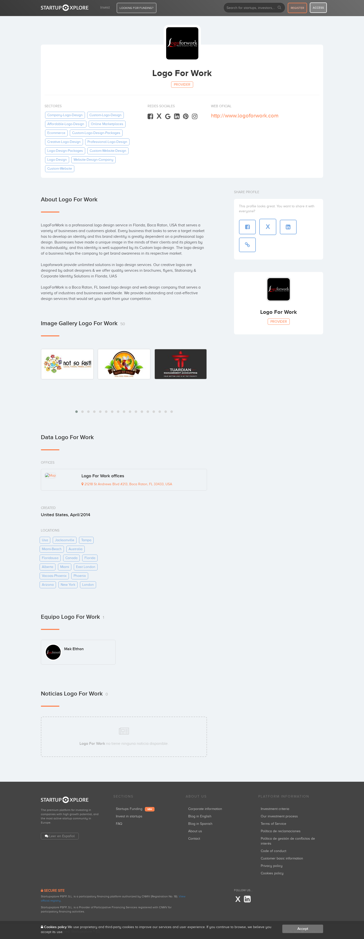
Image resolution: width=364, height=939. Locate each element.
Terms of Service (273, 824)
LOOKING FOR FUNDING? (137, 8)
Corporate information (205, 809)
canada (71, 558)
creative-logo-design (64, 142)
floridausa (50, 558)
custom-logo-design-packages (96, 133)
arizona (48, 585)
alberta (47, 567)
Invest (105, 7)
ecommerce (56, 133)
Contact (194, 838)
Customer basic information (282, 858)
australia (75, 549)
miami (64, 567)
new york (68, 585)
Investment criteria (275, 809)
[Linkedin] (177, 116)
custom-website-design (108, 151)
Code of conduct (273, 851)
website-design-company (93, 159)
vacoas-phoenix (54, 576)
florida (89, 558)
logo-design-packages (65, 151)
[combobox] (254, 7)
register (297, 8)
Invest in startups (129, 816)
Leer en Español (62, 836)
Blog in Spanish (200, 824)
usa (45, 540)
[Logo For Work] (67, 364)
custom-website (59, 168)
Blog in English (199, 816)
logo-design (57, 159)
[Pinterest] (185, 116)
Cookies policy (272, 873)
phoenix (80, 576)
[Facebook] (150, 116)
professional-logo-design (107, 142)
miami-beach (52, 549)
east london (85, 567)
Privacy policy (272, 866)
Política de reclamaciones (281, 831)
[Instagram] (194, 116)
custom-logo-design (105, 115)
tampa (86, 540)
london (88, 585)
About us (195, 831)
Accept (302, 929)
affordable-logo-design (65, 124)
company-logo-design (65, 115)
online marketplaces (107, 124)
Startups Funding (134, 809)
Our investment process (279, 816)
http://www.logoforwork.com (245, 115)
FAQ (119, 824)
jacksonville (64, 540)
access (318, 7)
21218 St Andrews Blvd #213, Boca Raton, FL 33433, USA (127, 484)
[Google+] (168, 116)
